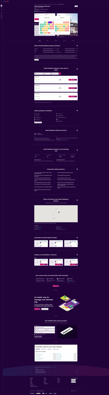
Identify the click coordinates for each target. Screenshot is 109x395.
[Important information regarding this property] (77, 150)
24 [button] (68, 28)
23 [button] (66, 28)
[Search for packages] (1, 9)
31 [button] (68, 30)
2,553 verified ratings (42, 11)
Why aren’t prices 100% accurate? (40, 372)
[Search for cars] (1, 7)
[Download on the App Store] (73, 382)
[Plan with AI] (1, 11)
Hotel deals (35, 4)
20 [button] (40, 28)
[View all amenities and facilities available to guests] (77, 110)
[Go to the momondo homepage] (6, 1)
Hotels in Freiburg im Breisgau (39, 358)
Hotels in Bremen (50, 4)
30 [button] (66, 30)
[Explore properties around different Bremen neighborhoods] (77, 254)
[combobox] (45, 327)
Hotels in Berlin (37, 353)
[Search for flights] (1, 4)
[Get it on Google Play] (73, 380)
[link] (44, 264)
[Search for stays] (1, 6)
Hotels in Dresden (58, 359)
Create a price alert (70, 281)
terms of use (45, 338)
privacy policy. (49, 338)
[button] (1, 1)
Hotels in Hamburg (58, 354)
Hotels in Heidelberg (38, 359)
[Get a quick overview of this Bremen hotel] (77, 45)
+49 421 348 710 (36, 10)
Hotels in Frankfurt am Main (39, 354)
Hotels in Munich (58, 353)
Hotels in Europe (40, 4)
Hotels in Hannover (58, 358)
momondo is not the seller (39, 369)
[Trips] (1, 13)
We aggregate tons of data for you (40, 371)
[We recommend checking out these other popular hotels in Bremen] (77, 237)
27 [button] (40, 30)
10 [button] (68, 24)
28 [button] (42, 30)
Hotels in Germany (45, 4)
